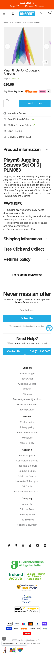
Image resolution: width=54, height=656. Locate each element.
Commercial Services (27, 460)
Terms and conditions (27, 432)
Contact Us (13, 351)
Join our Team (27, 509)
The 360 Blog (27, 519)
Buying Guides (27, 409)
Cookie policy (27, 422)
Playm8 (6, 78)
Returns (27, 389)
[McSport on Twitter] (16, 545)
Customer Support (27, 373)
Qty (7, 100)
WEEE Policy (27, 443)
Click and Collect (27, 384)
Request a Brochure (27, 466)
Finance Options (27, 455)
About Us (27, 504)
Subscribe (27, 318)
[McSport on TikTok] (30, 545)
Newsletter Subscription (27, 481)
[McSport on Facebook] (9, 545)
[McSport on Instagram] (23, 545)
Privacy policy (27, 427)
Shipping (27, 394)
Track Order (27, 378)
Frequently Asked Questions (27, 399)
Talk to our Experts (27, 476)
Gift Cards (27, 486)
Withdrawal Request (27, 404)
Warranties (27, 438)
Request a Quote (27, 471)
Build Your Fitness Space (27, 491)
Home (5, 22)
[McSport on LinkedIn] (45, 545)
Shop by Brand (27, 514)
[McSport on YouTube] (38, 545)
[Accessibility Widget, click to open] (49, 328)
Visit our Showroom (27, 525)
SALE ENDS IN (27, 3)
